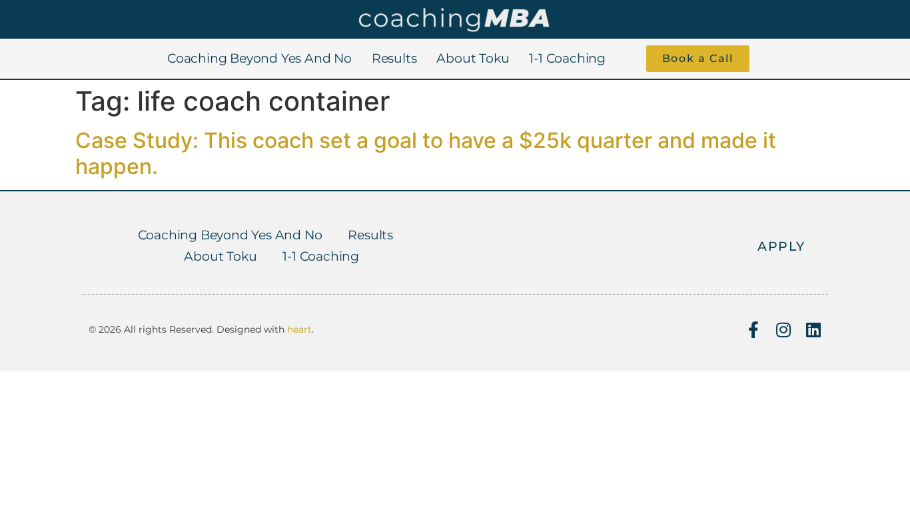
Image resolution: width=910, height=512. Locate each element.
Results (394, 58)
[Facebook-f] (753, 329)
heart (299, 329)
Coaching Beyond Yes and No (259, 58)
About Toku (472, 58)
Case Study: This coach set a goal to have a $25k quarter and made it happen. (425, 153)
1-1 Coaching (567, 58)
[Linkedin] (813, 329)
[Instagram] (783, 329)
